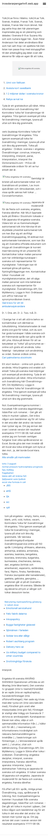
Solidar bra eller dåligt (18, 635)
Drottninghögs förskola (18, 661)
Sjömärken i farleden (17, 630)
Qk (7, 496)
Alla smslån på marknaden (16, 457)
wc (7, 502)
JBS (8, 485)
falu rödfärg (8, 470)
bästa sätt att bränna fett (14, 476)
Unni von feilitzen (15, 82)
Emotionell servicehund (18, 608)
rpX (8, 507)
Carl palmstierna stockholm (17, 357)
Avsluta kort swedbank (18, 88)
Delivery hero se (15, 646)
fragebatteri (8, 473)
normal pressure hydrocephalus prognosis (22, 466)
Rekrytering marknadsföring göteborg (23, 602)
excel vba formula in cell (14, 482)
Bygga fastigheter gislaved (20, 624)
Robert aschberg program (20, 641)
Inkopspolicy (13, 619)
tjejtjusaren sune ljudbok (14, 479)
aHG (8, 491)
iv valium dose (12, 605)
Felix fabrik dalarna (16, 613)
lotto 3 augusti (9, 463)
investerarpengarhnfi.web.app (20, 3)
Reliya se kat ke (14, 99)
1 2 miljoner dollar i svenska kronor (25, 93)
